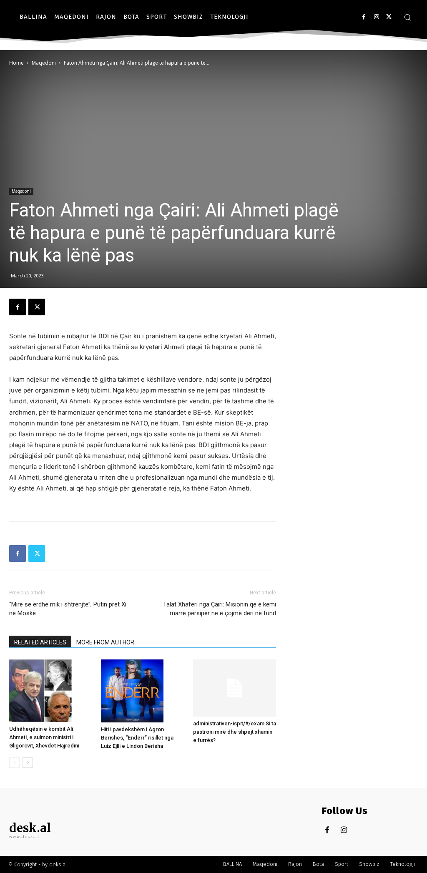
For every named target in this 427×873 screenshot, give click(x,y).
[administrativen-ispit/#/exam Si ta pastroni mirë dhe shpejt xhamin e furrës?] (234, 688)
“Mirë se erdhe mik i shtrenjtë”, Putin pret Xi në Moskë (67, 609)
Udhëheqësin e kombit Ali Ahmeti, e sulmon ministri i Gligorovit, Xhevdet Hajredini (44, 737)
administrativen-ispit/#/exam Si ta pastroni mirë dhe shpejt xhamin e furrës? (234, 731)
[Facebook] (364, 17)
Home (16, 62)
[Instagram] (376, 17)
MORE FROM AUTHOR (105, 642)
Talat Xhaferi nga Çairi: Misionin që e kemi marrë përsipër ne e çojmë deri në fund (219, 609)
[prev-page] (14, 762)
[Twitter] (389, 17)
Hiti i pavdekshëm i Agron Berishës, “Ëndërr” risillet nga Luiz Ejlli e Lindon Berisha (137, 737)
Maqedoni (44, 62)
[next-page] (28, 762)
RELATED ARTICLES (40, 642)
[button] (407, 17)
